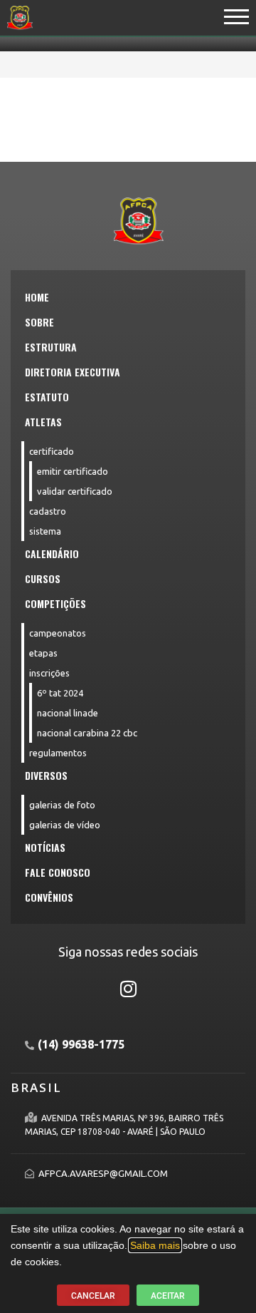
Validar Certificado (74, 491)
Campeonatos (57, 633)
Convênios (49, 897)
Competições (55, 603)
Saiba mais (155, 1245)
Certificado (51, 451)
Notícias (45, 847)
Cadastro (47, 511)
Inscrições (49, 673)
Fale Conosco (57, 872)
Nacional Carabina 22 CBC (87, 733)
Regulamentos (58, 753)
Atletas (43, 421)
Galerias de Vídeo (64, 825)
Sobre (39, 321)
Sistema (45, 531)
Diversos (46, 775)
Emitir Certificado (72, 471)
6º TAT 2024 (60, 693)
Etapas (43, 653)
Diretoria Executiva (72, 371)
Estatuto (47, 396)
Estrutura (51, 346)
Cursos (42, 578)
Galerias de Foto (62, 805)
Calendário (52, 553)
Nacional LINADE (67, 713)
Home (37, 296)
